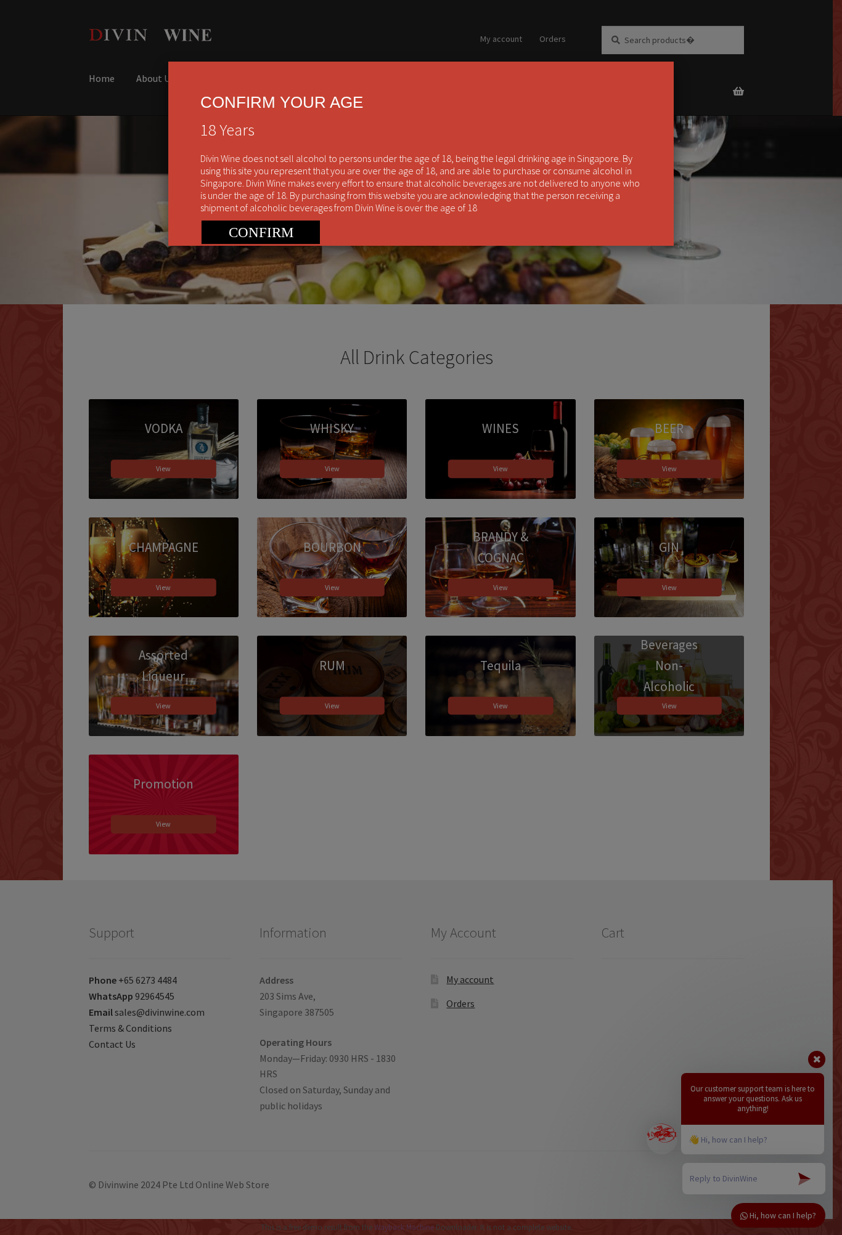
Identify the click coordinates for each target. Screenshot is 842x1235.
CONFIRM (261, 232)
